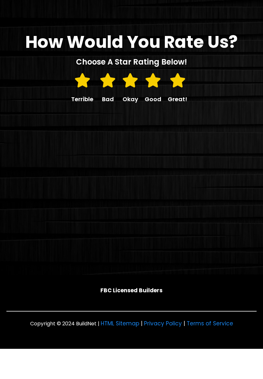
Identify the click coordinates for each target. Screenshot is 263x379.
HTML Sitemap (120, 323)
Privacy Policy (163, 323)
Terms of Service (210, 323)
